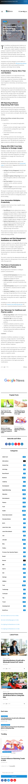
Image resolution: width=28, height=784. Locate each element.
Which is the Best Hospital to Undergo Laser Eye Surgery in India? (6, 430)
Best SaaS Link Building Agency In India (10, 620)
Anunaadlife (12, 766)
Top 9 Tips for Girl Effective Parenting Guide (6, 412)
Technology (5, 653)
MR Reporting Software (21, 63)
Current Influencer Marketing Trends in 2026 (19, 430)
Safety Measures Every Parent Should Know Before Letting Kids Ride (13, 695)
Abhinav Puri (4, 762)
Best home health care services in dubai (10, 615)
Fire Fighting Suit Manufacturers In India (10, 624)
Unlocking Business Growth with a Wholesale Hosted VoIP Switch (14, 661)
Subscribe (14, 776)
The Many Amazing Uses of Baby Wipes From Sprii (19, 412)
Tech (5, 21)
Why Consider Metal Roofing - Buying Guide (10, 1)
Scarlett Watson (7, 34)
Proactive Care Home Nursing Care (14, 304)
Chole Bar (6, 664)
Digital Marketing (5, 724)
